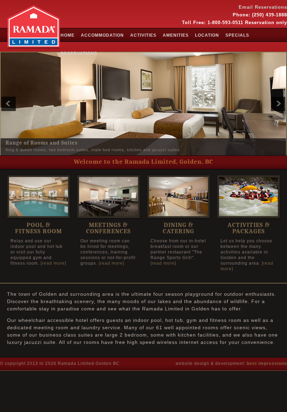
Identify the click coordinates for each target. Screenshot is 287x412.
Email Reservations (263, 7)
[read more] (53, 263)
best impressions (267, 363)
